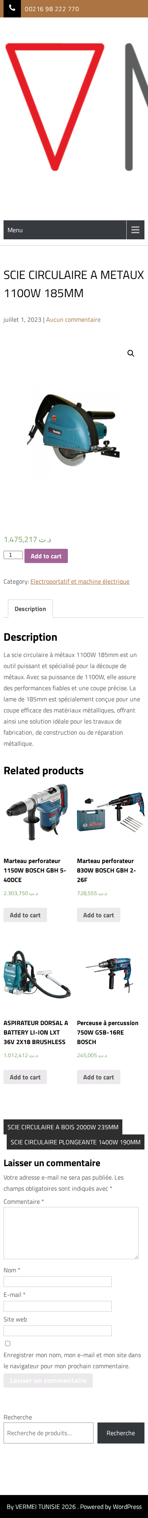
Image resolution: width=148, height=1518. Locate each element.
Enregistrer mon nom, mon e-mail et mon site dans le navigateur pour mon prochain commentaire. (72, 1360)
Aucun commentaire (73, 319)
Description (30, 608)
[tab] (30, 609)
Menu (15, 230)
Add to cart (46, 556)
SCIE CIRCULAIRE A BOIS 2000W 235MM (62, 1127)
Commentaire (24, 1201)
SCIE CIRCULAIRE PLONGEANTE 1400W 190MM (76, 1142)
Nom (12, 1270)
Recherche (18, 1417)
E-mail (15, 1294)
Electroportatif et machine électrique (79, 581)
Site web (15, 1319)
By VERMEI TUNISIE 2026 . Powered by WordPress (74, 1506)
